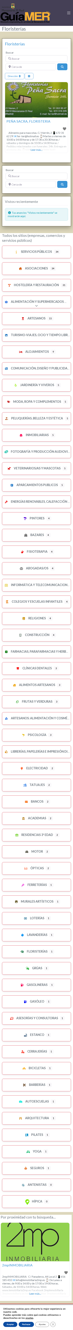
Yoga (37, 1151)
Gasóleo (36, 1001)
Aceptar (10, 1324)
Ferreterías (37, 885)
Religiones (37, 618)
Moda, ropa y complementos (37, 401)
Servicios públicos (36, 251)
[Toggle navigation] (69, 12)
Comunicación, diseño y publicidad (40, 368)
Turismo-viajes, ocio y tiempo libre (39, 335)
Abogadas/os (36, 568)
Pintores (36, 518)
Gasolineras (37, 985)
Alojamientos (37, 351)
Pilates (37, 1135)
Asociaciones (36, 268)
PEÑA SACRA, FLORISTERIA (28, 121)
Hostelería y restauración (36, 285)
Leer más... (36, 149)
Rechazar (26, 1324)
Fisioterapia (37, 551)
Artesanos (36, 318)
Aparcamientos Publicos (37, 485)
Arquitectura (37, 1118)
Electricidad (37, 768)
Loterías (37, 918)
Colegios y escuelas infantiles (36, 601)
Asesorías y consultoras (37, 1018)
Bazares (37, 535)
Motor (37, 851)
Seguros (37, 1168)
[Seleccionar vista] (29, 76)
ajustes (29, 1318)
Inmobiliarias (37, 435)
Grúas (37, 968)
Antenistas (37, 1185)
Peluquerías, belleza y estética (37, 418)
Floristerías (15, 43)
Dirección (13, 76)
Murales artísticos (36, 901)
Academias (37, 818)
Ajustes (42, 1324)
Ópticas (37, 868)
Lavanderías (36, 935)
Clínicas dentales (37, 668)
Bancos (36, 801)
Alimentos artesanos (37, 685)
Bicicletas (37, 1068)
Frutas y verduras (36, 701)
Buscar (10, 52)
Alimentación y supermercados (37, 301)
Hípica (36, 1201)
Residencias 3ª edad (37, 835)
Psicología (36, 735)
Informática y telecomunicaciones (40, 585)
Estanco (37, 1035)
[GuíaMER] (25, 12)
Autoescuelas (37, 1101)
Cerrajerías (37, 1051)
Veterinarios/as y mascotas (37, 468)
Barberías (37, 1085)
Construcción (36, 635)
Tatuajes (37, 785)
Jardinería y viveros (37, 385)
